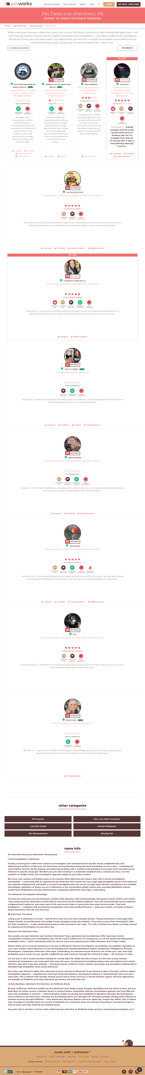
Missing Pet (107, 833)
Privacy (104, 1056)
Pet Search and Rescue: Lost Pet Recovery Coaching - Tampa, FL (72, 461)
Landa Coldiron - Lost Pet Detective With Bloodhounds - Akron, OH (73, 195)
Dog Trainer (110, 1061)
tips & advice (69, 4)
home (7, 26)
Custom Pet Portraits (89, 1061)
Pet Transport (52, 1061)
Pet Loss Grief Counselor (107, 819)
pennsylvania (36, 26)
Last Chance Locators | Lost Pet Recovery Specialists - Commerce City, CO (72, 638)
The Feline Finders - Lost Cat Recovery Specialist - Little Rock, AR (72, 549)
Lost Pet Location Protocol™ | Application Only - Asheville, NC (72, 284)
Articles (71, 1056)
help (91, 4)
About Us (41, 1056)
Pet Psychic (38, 819)
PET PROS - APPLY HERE (128, 4)
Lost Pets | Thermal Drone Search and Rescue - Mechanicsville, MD (56, 93)
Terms (94, 1056)
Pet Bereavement (38, 833)
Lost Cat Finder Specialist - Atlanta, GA (72, 372)
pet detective (20, 26)
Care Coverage (57, 1056)
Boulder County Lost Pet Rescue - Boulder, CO (72, 723)
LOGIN (109, 4)
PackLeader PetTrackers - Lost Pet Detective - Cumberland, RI (89, 90)
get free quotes (52, 4)
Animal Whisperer (107, 826)
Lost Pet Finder (38, 826)
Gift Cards (83, 1056)
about (83, 4)
